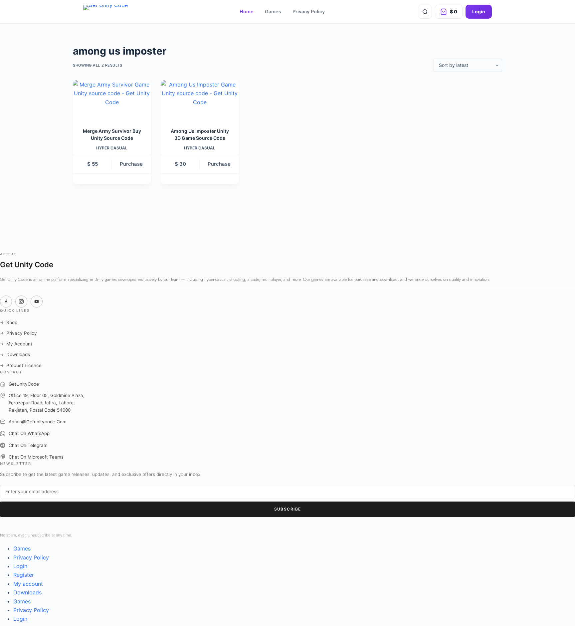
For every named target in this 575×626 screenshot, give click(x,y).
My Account (16, 343)
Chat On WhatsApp (29, 433)
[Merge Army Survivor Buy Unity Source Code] (112, 99)
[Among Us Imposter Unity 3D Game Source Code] (200, 99)
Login (478, 11)
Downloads (15, 354)
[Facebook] (6, 302)
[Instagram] (21, 302)
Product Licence (21, 365)
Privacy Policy (308, 12)
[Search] (425, 12)
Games (273, 12)
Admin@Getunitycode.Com (38, 421)
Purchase (131, 164)
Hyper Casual (111, 147)
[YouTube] (37, 302)
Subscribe (287, 509)
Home (247, 12)
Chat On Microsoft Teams (36, 457)
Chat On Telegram (28, 445)
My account (28, 583)
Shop (8, 322)
